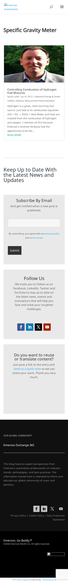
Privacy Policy (18, 515)
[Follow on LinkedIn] (29, 327)
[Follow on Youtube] (47, 327)
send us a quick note (27, 369)
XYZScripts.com (49, 579)
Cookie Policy (36, 515)
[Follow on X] (38, 327)
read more (14, 135)
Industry (20, 100)
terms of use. (36, 237)
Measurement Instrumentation (40, 100)
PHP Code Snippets (20, 579)
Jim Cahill (14, 96)
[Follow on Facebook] (21, 327)
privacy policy (52, 233)
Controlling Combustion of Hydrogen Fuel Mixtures (31, 91)
